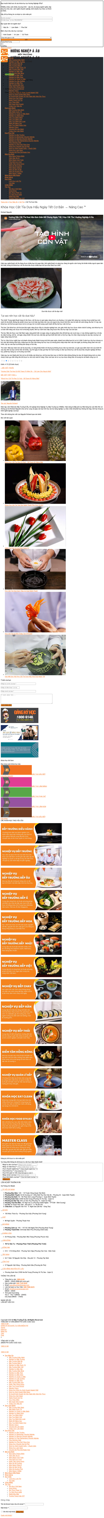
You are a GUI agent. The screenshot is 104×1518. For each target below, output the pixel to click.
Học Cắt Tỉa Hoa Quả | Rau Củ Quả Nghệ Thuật (21, 591)
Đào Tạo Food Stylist (16, 89)
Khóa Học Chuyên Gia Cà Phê (19, 147)
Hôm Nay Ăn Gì (14, 158)
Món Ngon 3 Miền (15, 173)
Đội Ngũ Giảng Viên (8, 1313)
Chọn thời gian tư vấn (9, 1173)
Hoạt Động (13, 191)
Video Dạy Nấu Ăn (15, 106)
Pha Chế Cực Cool (15, 162)
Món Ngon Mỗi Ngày (12, 175)
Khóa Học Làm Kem (16, 150)
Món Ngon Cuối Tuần (16, 160)
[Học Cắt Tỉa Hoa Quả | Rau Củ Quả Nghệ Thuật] (35, 589)
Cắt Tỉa (21, 202)
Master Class (13, 91)
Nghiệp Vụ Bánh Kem (16, 116)
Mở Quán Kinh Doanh (16, 104)
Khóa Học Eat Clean (16, 98)
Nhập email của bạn (9, 1175)
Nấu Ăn (6, 27)
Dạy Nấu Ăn (9, 58)
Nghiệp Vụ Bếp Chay (16, 77)
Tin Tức (8, 187)
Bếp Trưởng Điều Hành (17, 60)
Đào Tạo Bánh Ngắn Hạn (17, 125)
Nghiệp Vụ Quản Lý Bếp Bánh (19, 114)
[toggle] (1, 1210)
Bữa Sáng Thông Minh (16, 156)
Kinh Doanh (7, 35)
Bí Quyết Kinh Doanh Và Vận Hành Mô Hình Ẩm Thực (27, 96)
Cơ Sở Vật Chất (6, 1316)
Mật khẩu (5, 1508)
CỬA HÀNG (9, 185)
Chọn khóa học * (8, 1171)
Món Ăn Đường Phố (16, 172)
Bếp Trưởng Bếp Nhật (16, 73)
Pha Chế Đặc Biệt (15, 143)
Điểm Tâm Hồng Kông (16, 87)
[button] (2, 360)
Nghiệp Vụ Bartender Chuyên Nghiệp (22, 137)
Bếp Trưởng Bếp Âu (15, 64)
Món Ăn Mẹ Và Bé (15, 170)
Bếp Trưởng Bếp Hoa (16, 85)
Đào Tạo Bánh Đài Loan (17, 121)
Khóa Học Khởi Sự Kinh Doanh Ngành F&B (23, 93)
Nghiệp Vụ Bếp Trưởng (17, 62)
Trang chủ (4, 202)
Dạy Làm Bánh (10, 108)
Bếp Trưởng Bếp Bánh (16, 110)
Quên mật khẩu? (6, 1515)
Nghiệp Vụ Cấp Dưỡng (17, 81)
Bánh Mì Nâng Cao (15, 123)
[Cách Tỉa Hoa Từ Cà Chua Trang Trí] (35, 546)
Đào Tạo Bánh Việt (15, 120)
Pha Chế (24, 27)
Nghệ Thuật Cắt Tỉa (15, 100)
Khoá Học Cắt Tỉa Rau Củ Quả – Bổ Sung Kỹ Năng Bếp (24, 462)
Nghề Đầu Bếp (14, 197)
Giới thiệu (4, 1306)
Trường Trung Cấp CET (17, 198)
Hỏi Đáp (12, 183)
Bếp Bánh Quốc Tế (15, 112)
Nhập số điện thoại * (9, 1167)
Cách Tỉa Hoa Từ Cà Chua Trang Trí (17, 548)
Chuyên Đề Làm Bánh (16, 129)
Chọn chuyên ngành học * (11, 1169)
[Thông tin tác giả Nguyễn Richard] (10, 400)
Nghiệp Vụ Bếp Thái (16, 75)
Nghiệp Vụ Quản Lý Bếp (17, 79)
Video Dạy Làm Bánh (16, 131)
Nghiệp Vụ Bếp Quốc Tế (17, 68)
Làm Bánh (15, 27)
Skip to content (6, 48)
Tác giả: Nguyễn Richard (9, 403)
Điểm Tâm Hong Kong (16, 164)
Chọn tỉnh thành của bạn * (11, 1177)
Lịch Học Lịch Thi (15, 181)
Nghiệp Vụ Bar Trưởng (16, 135)
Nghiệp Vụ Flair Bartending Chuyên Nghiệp (24, 141)
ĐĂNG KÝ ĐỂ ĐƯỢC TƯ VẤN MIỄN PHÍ (14, 1326)
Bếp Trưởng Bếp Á (15, 66)
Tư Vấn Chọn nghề (15, 195)
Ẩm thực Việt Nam (15, 189)
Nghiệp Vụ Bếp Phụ (16, 83)
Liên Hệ (3, 1309)
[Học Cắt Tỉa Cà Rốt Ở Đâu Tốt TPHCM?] (35, 632)
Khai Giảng (9, 177)
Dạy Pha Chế (9, 133)
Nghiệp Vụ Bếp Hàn (16, 71)
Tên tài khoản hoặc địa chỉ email (12, 1504)
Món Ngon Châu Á (15, 168)
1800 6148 (5, 1324)
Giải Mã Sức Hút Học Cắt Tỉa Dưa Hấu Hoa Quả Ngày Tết (25, 677)
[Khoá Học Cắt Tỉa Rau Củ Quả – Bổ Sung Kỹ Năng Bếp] (35, 460)
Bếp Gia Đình (9, 154)
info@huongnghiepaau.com (18, 1289)
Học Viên (8, 179)
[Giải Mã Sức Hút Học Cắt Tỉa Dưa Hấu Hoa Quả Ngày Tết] (35, 675)
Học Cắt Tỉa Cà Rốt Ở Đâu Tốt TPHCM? (18, 634)
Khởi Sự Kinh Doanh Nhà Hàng (19, 95)
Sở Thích (25, 35)
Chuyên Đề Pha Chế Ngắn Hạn (19, 152)
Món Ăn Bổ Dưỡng (15, 166)
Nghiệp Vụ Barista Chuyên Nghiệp (21, 139)
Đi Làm (17, 35)
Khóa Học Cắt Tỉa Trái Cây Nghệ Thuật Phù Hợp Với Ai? (24, 505)
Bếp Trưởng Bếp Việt (16, 70)
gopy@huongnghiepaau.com (19, 1285)
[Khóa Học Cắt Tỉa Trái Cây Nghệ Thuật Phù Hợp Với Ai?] (35, 503)
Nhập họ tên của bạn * (10, 1165)
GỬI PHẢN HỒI (6, 705)
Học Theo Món (14, 102)
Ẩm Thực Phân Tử (15, 193)
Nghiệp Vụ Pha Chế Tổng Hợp (19, 145)
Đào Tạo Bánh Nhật (16, 118)
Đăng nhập (20, 1512)
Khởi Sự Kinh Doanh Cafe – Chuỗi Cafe (22, 148)
